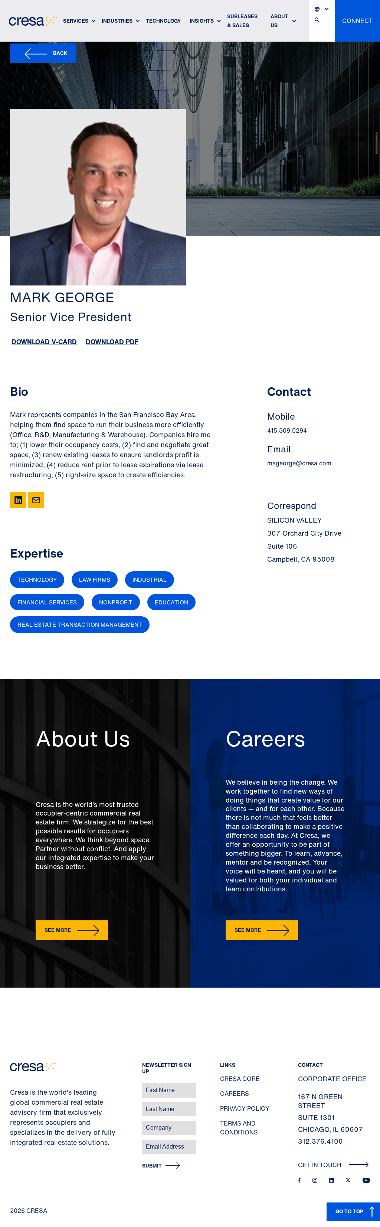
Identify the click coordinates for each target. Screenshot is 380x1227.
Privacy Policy (244, 1108)
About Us (279, 20)
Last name (14, 1105)
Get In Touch (320, 1164)
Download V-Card (44, 341)
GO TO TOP (349, 1211)
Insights (202, 21)
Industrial (149, 579)
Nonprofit (115, 602)
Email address (18, 1143)
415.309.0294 (287, 430)
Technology (163, 21)
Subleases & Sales (242, 20)
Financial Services (47, 602)
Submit (152, 1166)
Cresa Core (240, 1078)
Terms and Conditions (239, 1128)
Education (171, 602)
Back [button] (60, 53)
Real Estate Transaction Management (79, 624)
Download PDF (112, 341)
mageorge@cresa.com (299, 463)
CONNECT (357, 20)
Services (75, 21)
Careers (234, 1093)
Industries (117, 21)
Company (13, 1124)
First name (15, 1086)
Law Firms (94, 579)
